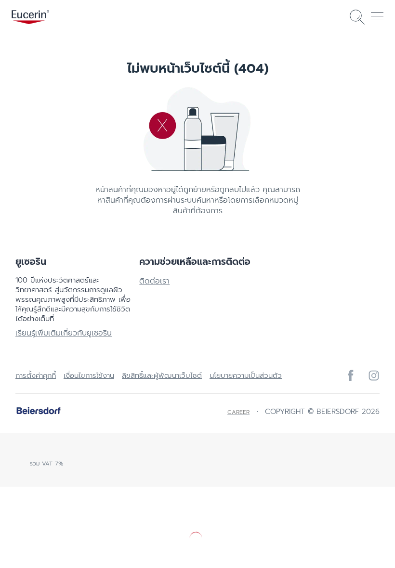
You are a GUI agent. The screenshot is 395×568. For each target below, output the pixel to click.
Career (238, 412)
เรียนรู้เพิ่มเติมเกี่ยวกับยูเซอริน (63, 333)
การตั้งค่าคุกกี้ (35, 375)
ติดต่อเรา (154, 281)
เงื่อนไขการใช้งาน (89, 375)
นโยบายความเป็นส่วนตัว (246, 375)
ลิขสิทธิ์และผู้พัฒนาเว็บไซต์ (162, 375)
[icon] (350, 375)
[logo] (30, 17)
